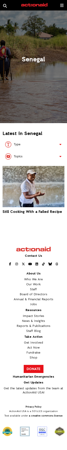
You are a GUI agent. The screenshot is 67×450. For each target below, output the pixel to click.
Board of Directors (33, 294)
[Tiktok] (44, 264)
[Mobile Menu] (61, 5)
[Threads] (57, 264)
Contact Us (33, 256)
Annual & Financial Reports (33, 299)
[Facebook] (10, 264)
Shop (33, 358)
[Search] (6, 5)
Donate (34, 369)
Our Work (33, 284)
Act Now (33, 348)
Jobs (33, 304)
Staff (33, 289)
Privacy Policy (34, 407)
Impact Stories (33, 316)
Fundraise (33, 353)
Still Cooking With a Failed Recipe (32, 212)
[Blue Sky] (50, 264)
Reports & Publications (33, 326)
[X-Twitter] (23, 264)
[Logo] (34, 6)
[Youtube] (30, 264)
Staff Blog (33, 331)
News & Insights (33, 321)
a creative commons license (46, 416)
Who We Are (33, 279)
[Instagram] (17, 264)
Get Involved (33, 343)
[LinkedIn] (37, 264)
